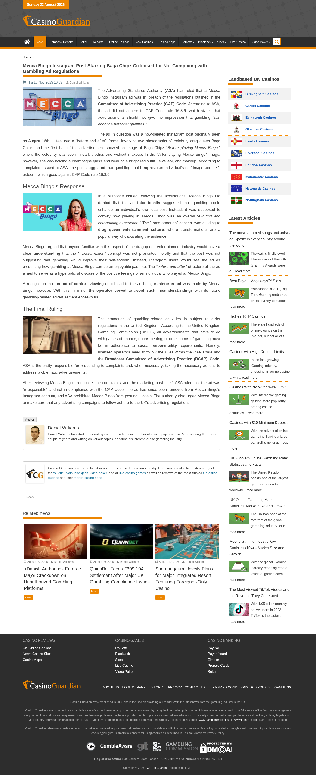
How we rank (134, 687)
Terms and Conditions (228, 687)
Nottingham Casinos (261, 200)
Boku (212, 671)
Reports (98, 42)
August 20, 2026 (38, 562)
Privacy (175, 687)
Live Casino (238, 42)
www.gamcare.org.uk (247, 720)
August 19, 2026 (169, 562)
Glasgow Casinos (259, 129)
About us (111, 687)
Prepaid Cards (218, 665)
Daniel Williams (79, 82)
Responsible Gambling (271, 687)
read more (243, 271)
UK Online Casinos (37, 648)
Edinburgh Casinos (260, 117)
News (40, 42)
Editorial (156, 687)
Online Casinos (119, 42)
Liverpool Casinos (259, 153)
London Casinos (258, 165)
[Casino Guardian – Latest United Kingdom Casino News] (27, 42)
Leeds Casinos (257, 141)
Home (27, 57)
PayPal (213, 648)
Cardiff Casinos (257, 105)
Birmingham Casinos (261, 94)
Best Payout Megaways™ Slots (255, 281)
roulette (58, 473)
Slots (220, 42)
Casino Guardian (157, 767)
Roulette (186, 42)
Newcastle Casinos (260, 188)
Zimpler (213, 660)
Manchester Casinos (261, 177)
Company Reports (62, 42)
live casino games (132, 473)
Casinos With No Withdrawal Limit (257, 387)
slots (69, 473)
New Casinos (144, 42)
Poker (83, 42)
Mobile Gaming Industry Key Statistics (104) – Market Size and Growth (256, 547)
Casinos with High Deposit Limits (256, 352)
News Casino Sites (37, 654)
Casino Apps (167, 42)
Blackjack (204, 42)
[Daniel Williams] (35, 442)
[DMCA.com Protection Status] (216, 752)
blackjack (81, 473)
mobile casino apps (88, 478)
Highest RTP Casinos (247, 316)
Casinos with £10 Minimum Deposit (258, 423)
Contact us (195, 687)
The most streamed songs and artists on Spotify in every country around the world (259, 239)
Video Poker (259, 42)
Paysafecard (217, 654)
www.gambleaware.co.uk (214, 720)
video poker (98, 473)
